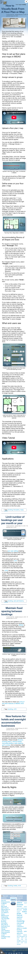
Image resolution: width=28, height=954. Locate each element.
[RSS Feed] (2, 896)
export (18, 911)
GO (13, 903)
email (25, 910)
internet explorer (20, 916)
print (22, 928)
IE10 (26, 913)
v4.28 (22, 941)
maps (21, 510)
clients (25, 906)
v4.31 (5, 511)
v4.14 (19, 885)
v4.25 (19, 941)
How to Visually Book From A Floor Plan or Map (13, 9)
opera (18, 928)
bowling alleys (6, 741)
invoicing (20, 921)
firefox (24, 912)
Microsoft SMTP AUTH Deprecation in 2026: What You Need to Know (5, 910)
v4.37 (18, 942)
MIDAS (21, 625)
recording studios (7, 743)
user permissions (18, 601)
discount (19, 910)
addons (19, 903)
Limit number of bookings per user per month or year (12, 520)
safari (25, 931)
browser (20, 905)
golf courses (6, 745)
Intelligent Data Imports (5, 937)
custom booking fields (22, 908)
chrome (19, 906)
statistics (19, 934)
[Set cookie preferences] (3, 951)
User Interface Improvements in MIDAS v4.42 (5, 933)
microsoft (20, 923)
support (25, 934)
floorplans (16, 510)
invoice (19, 919)
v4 (26, 936)
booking (10, 510)
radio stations (18, 743)
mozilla (19, 925)
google (19, 913)
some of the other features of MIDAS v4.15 (13, 702)
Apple (25, 902)
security (20, 933)
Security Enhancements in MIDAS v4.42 (5, 903)
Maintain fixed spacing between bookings (12, 611)
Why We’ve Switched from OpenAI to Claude (5, 927)
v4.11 (15, 561)
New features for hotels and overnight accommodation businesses (13, 721)
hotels (15, 885)
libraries (20, 740)
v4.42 (25, 942)
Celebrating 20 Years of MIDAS (11, 950)
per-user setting (13, 551)
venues (19, 944)
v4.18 (26, 939)
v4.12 (26, 937)
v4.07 (18, 938)
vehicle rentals (17, 741)
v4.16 (22, 939)
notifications (20, 926)
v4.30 (6, 602)
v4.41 (22, 942)
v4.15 (6, 570)
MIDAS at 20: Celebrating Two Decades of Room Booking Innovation (5, 919)
